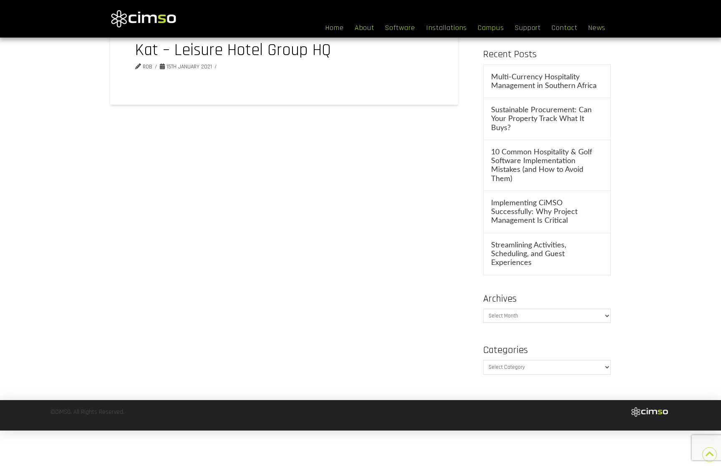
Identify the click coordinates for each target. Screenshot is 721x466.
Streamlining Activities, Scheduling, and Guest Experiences (528, 254)
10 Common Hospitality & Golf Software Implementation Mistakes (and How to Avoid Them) (541, 165)
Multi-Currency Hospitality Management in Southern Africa (544, 81)
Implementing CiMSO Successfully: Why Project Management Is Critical (534, 211)
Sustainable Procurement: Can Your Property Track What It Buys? (541, 118)
